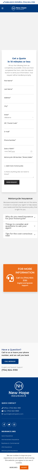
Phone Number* (10, 140)
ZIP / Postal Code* (10, 123)
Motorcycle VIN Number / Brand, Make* (18, 157)
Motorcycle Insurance (10, 451)
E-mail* (7, 132)
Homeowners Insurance (10, 439)
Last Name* (8, 89)
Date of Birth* (9, 149)
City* (6, 106)
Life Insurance (7, 447)
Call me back (10, 361)
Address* (7, 98)
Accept (24, 467)
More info (13, 467)
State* (6, 115)
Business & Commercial (10, 443)
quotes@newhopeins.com (13, 414)
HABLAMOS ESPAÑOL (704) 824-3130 (20, 2)
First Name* (8, 81)
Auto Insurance (7, 436)
